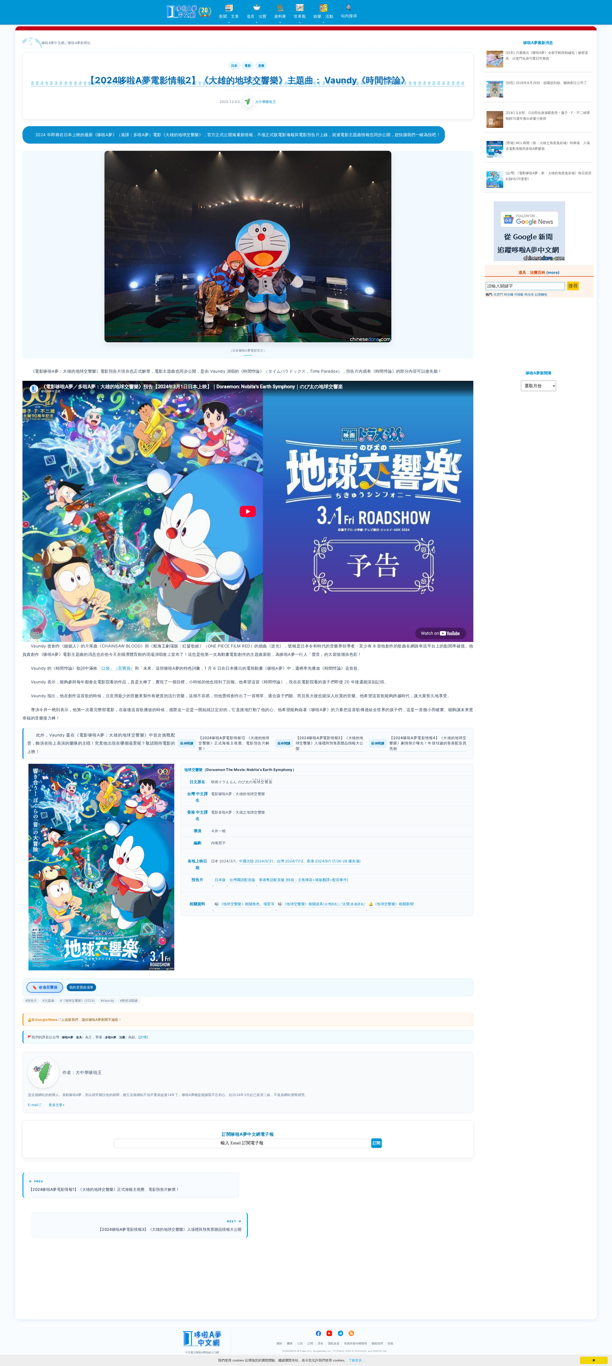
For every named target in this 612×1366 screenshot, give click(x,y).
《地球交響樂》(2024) (78, 1000)
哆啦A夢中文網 (53, 43)
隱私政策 (333, 1343)
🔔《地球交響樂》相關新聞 (391, 904)
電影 (248, 65)
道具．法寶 (257, 16)
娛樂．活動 (323, 16)
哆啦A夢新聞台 (79, 43)
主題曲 (49, 1000)
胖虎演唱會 (130, 1000)
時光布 (529, 294)
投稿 (390, 1343)
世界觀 (300, 16)
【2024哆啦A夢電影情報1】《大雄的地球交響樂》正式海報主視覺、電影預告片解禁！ (233, 743)
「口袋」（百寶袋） (116, 668)
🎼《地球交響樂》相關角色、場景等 (244, 904)
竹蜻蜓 (519, 294)
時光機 (508, 294)
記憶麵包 (541, 294)
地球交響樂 (193, 769)
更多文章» (57, 1105)
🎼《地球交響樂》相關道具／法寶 (321, 904)
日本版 (220, 879)
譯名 (320, 1343)
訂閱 (376, 1143)
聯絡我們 (377, 1343)
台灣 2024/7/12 (290, 861)
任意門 (498, 294)
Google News (46, 1019)
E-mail (33, 1105)
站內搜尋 (349, 15)
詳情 (143, 1037)
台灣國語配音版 (242, 879)
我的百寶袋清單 (81, 987)
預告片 (32, 1000)
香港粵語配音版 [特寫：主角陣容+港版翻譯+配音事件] (303, 879)
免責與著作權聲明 (355, 1343)
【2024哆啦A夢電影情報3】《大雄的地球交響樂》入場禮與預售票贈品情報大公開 (329, 743)
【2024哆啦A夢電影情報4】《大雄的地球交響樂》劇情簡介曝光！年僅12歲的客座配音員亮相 (427, 743)
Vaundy (108, 1000)
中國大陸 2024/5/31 (256, 861)
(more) (553, 272)
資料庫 (280, 16)
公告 (300, 1343)
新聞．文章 (229, 16)
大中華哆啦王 (265, 102)
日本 (234, 65)
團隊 (290, 1343)
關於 (279, 1343)
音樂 (261, 65)
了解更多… (357, 1360)
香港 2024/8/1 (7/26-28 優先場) (334, 861)
